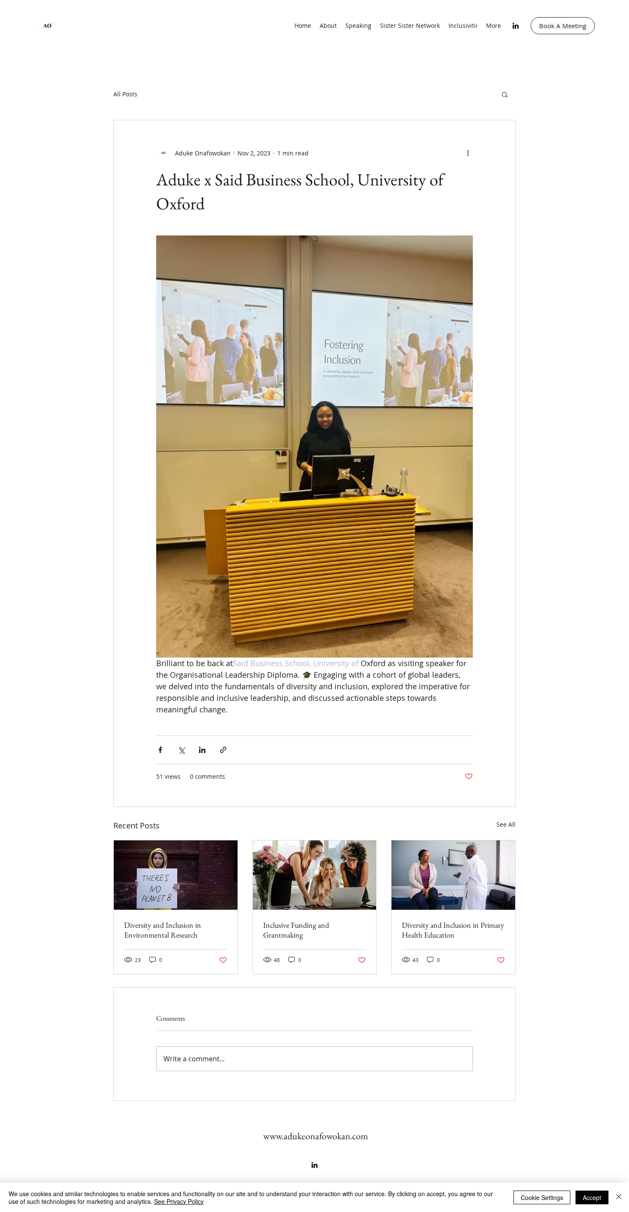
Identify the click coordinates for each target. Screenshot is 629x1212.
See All (506, 824)
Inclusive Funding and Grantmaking (296, 930)
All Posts (125, 94)
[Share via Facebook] (160, 750)
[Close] (619, 1197)
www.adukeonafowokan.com (315, 1136)
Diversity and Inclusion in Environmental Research (162, 930)
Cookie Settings (542, 1197)
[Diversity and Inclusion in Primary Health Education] (453, 875)
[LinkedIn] (515, 25)
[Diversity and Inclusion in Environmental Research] (175, 875)
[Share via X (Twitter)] (181, 750)
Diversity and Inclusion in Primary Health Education (453, 930)
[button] (505, 94)
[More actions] (468, 153)
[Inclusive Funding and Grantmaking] (315, 875)
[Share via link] (223, 750)
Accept (592, 1197)
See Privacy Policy (179, 1201)
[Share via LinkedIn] (202, 750)
